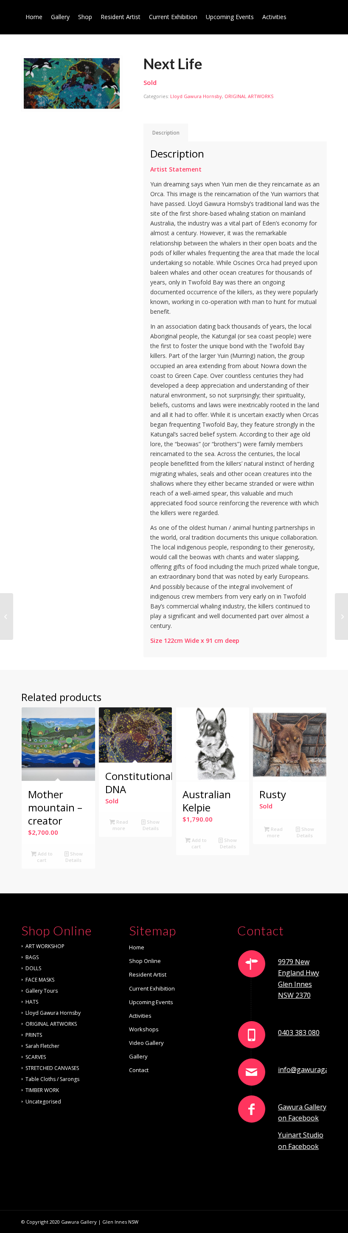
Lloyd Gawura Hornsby (196, 96)
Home (136, 947)
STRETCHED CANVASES (52, 1068)
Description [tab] (166, 132)
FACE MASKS (39, 979)
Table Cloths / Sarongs (52, 1079)
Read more (120, 825)
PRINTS (33, 1035)
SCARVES (35, 1057)
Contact (139, 1070)
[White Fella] (6, 616)
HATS (31, 1001)
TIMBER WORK (42, 1090)
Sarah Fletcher (42, 1046)
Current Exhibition (152, 988)
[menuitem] (34, 17)
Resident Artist (147, 974)
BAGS (32, 957)
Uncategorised (43, 1101)
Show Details (74, 856)
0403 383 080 (299, 1032)
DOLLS (33, 968)
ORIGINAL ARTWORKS (249, 96)
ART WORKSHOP (45, 946)
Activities (140, 1015)
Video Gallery (146, 1043)
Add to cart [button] (44, 856)
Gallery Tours (41, 990)
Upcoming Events (151, 1002)
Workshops (144, 1029)
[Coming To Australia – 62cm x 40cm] (341, 616)
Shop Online (145, 961)
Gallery (138, 1056)
